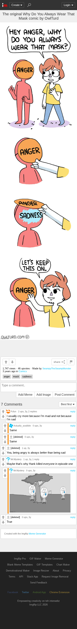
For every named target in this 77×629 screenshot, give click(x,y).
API (21, 576)
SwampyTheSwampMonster (56, 368)
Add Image (43, 394)
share (57, 361)
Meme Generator (37, 533)
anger (7, 376)
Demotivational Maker (18, 570)
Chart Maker (63, 564)
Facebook (12, 592)
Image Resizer (41, 570)
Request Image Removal (55, 576)
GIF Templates (45, 564)
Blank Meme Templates (20, 564)
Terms (12, 576)
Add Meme (25, 394)
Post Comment (64, 394)
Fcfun (13, 411)
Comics (23, 371)
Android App (39, 592)
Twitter (25, 592)
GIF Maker (35, 558)
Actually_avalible (22, 425)
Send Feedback (38, 582)
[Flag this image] (71, 362)
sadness (27, 376)
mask (16, 376)
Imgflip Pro (20, 558)
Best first (66, 404)
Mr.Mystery (16, 459)
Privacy (67, 570)
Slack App (32, 576)
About (56, 570)
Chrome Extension (60, 592)
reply (72, 411)
